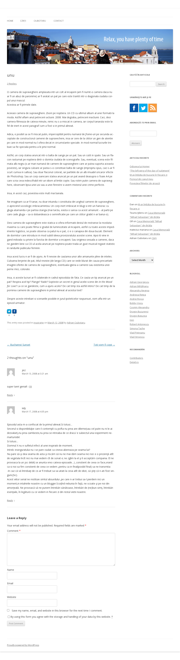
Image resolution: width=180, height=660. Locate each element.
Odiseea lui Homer (140, 166)
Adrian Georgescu (139, 282)
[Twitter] (143, 108)
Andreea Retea (138, 294)
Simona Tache (137, 328)
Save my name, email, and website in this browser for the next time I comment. (57, 610)
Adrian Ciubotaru (76, 322)
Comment (14, 530)
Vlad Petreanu (137, 332)
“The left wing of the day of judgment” (150, 170)
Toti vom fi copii (104, 344)
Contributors (136, 358)
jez (24, 370)
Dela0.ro (134, 362)
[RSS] (152, 108)
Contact (59, 20)
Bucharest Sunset (18, 344)
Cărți (23, 20)
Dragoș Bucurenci (139, 311)
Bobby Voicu (136, 303)
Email (10, 583)
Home (10, 20)
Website (11, 597)
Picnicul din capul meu (141, 179)
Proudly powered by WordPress (23, 645)
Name (10, 569)
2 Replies (12, 83)
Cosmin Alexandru (139, 307)
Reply (10, 395)
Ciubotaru (40, 20)
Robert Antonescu (139, 324)
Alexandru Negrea (139, 290)
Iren (132, 320)
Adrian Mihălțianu (139, 286)
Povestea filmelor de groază (145, 183)
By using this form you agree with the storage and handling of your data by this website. (62, 616)
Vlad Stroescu (137, 336)
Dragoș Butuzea (138, 315)
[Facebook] (134, 108)
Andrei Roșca (137, 298)
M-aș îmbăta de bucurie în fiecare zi (148, 174)
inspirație (39, 322)
